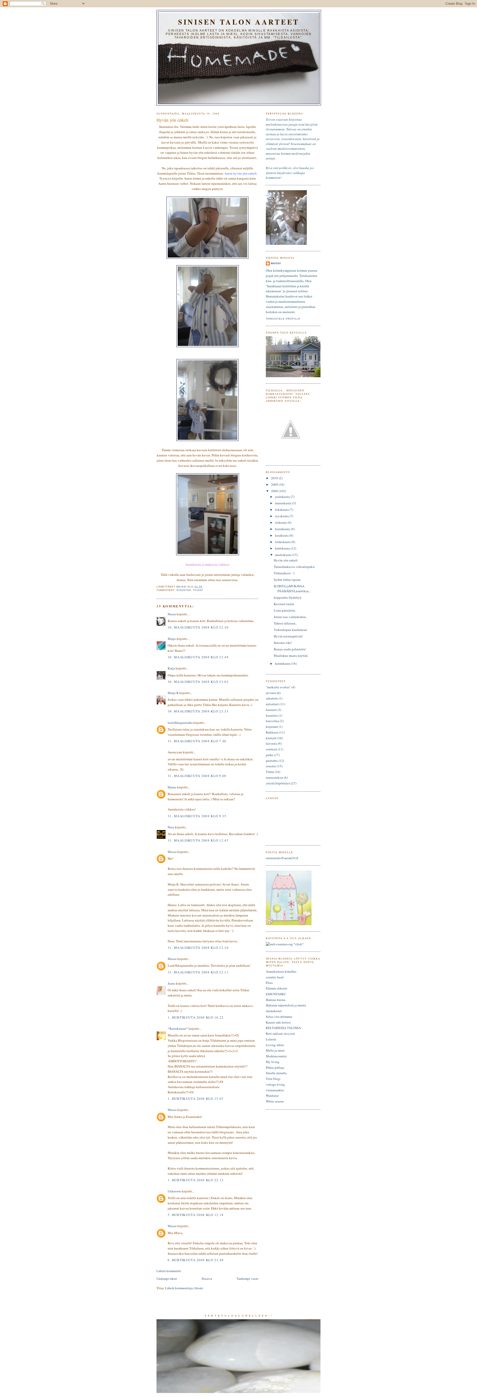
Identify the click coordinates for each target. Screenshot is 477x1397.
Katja (171, 668)
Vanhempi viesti (247, 1278)
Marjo (172, 638)
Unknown (174, 1191)
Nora (171, 827)
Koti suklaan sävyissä (280, 1033)
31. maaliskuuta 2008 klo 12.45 (198, 840)
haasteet (271, 709)
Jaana (171, 983)
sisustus (183, 590)
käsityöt (271, 738)
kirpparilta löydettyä (287, 597)
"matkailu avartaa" (278, 687)
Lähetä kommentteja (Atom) (184, 1288)
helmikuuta (283, 663)
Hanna (172, 787)
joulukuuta (283, 496)
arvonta (271, 693)
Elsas (269, 982)
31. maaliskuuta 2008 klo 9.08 (197, 775)
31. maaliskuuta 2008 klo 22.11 (198, 972)
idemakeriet (274, 1011)
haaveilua (272, 721)
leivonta (271, 743)
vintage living (275, 1084)
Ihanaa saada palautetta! (290, 649)
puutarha (272, 760)
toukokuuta (283, 542)
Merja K (173, 693)
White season (275, 1101)
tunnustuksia (274, 777)
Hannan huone (275, 999)
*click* (298, 944)
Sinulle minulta (276, 1073)
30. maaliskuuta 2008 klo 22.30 (198, 627)
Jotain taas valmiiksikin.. (290, 617)
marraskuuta (283, 503)
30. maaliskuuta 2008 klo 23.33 (198, 711)
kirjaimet (272, 726)
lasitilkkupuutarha (180, 722)
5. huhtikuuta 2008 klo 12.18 (196, 1215)
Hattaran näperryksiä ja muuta (286, 1005)
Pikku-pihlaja (275, 1067)
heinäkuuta (283, 529)
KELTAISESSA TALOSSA (283, 1028)
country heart (275, 977)
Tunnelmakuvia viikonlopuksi (294, 566)
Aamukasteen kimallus (281, 971)
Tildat (198, 590)
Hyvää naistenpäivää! (288, 636)
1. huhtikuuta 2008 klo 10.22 (196, 1017)
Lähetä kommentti (169, 1271)
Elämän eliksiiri (276, 988)
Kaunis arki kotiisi (278, 1022)
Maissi (172, 851)
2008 (275, 491)
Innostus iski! (283, 642)
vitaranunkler (275, 1090)
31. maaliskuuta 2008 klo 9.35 (197, 816)
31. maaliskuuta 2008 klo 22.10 (198, 947)
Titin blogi (273, 1078)
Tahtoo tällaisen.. (285, 623)
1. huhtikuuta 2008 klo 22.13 (196, 1180)
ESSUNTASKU (276, 994)
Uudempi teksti (167, 1278)
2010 (275, 478)
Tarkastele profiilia (283, 318)
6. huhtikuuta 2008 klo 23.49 (196, 1260)
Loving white (275, 1045)
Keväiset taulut (284, 604)
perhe (269, 755)
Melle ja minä (275, 1050)
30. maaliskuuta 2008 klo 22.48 (198, 657)
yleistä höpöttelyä (278, 783)
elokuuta (281, 522)
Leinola (271, 1039)
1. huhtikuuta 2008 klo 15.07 (196, 1098)
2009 (275, 484)
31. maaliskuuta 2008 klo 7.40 (197, 741)
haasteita (272, 715)
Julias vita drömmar (279, 1016)
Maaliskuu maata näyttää (291, 655)
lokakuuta (282, 509)
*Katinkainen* (178, 1028)
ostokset (271, 749)
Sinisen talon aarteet (238, 22)
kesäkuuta (282, 535)
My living (272, 1062)
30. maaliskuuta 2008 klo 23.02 (198, 681)
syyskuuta (282, 516)
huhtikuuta (283, 548)
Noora (172, 614)
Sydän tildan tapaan (287, 579)
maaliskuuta (283, 554)
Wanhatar (272, 1095)
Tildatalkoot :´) (284, 573)
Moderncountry (276, 1056)
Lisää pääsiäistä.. (285, 610)
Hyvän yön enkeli (286, 560)
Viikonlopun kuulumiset (290, 629)
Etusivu (207, 1278)
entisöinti (272, 704)
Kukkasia (272, 732)
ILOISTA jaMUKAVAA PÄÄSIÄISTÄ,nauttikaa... (292, 588)
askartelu (272, 698)
